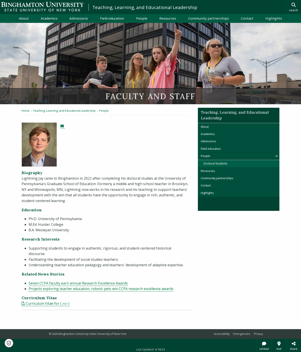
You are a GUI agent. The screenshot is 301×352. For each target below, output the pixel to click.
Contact (247, 18)
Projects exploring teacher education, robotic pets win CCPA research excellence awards (101, 288)
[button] (8, 343)
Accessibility (222, 334)
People (141, 18)
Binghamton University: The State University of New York (42, 7)
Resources (167, 18)
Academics (49, 18)
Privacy (258, 334)
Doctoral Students (215, 163)
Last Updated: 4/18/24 (150, 349)
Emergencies (241, 334)
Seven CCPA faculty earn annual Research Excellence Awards (78, 283)
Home (26, 111)
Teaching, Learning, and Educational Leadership (144, 7)
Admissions (78, 18)
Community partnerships (208, 18)
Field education (112, 18)
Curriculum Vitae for (43, 303)
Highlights (273, 18)
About (24, 18)
